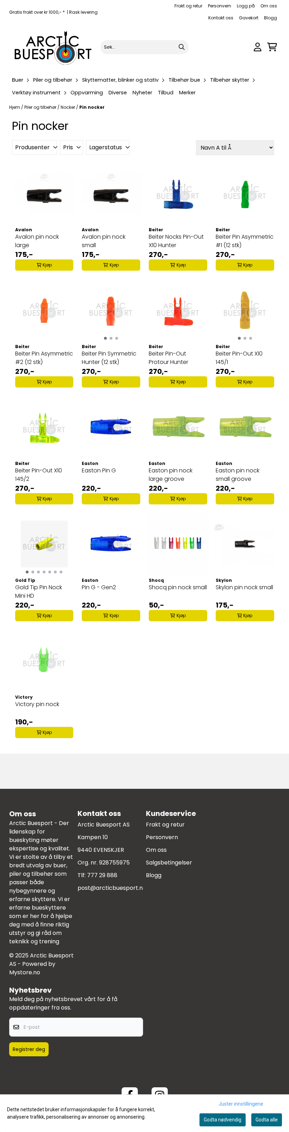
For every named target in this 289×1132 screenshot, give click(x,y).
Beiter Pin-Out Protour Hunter (168, 358)
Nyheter (142, 92)
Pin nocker (92, 107)
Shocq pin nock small (178, 587)
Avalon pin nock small (103, 241)
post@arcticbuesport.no (112, 888)
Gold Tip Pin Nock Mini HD (38, 591)
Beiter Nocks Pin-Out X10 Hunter (176, 241)
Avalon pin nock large (37, 241)
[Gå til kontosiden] (257, 47)
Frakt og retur (188, 6)
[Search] (181, 47)
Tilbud (165, 92)
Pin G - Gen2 (99, 587)
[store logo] (53, 47)
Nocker (68, 107)
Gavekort (248, 18)
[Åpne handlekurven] (272, 47)
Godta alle (267, 1119)
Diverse (118, 92)
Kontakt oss (220, 18)
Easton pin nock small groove (237, 474)
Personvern (219, 6)
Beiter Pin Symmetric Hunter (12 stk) (109, 358)
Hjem (15, 107)
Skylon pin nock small (244, 587)
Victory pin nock (37, 704)
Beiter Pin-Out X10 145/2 (38, 474)
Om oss (268, 6)
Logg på (246, 6)
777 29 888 (102, 875)
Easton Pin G (99, 470)
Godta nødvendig (222, 1119)
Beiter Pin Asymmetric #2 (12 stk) (44, 358)
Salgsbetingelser (169, 863)
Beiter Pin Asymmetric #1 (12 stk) (244, 241)
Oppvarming (86, 92)
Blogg (270, 18)
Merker (187, 92)
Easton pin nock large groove (170, 474)
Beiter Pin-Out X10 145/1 (239, 358)
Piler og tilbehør (40, 107)
